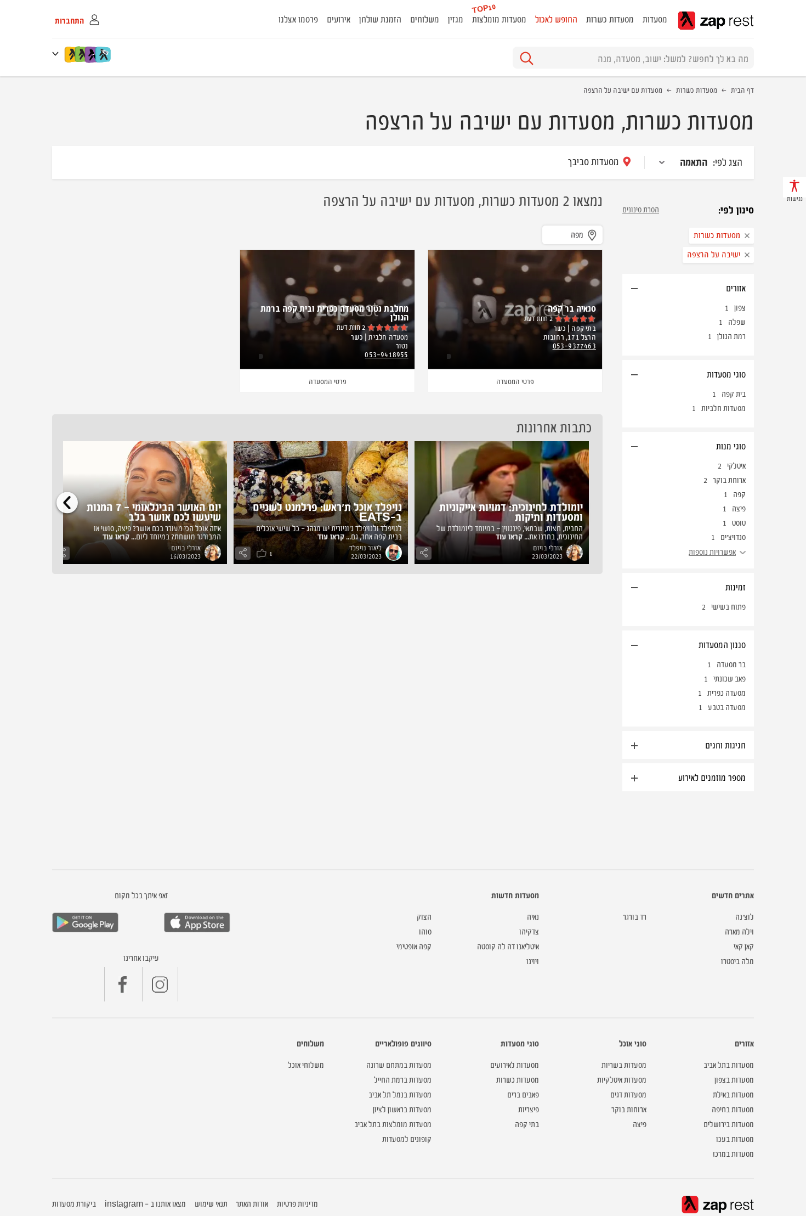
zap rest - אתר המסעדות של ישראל (716, 20)
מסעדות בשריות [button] (623, 1064)
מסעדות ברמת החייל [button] (403, 1079)
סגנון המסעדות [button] (722, 644)
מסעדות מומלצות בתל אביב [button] (393, 1123)
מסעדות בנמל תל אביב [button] (400, 1094)
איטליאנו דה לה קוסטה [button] (508, 946)
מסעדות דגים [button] (628, 1094)
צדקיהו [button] (529, 931)
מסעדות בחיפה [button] (733, 1109)
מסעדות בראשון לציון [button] (402, 1109)
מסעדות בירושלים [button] (728, 1123)
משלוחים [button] (424, 19)
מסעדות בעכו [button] (735, 1138)
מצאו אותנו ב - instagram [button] (145, 1203)
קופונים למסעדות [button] (407, 1138)
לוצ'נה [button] (744, 916)
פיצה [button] (639, 1123)
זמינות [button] (735, 587)
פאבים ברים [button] (523, 1094)
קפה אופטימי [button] (414, 946)
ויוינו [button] (532, 960)
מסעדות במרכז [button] (733, 1153)
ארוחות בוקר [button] (628, 1109)
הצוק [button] (424, 916)
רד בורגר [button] (634, 916)
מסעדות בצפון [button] (734, 1079)
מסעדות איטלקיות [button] (621, 1079)
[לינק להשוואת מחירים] (104, 54)
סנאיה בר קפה (572, 308)
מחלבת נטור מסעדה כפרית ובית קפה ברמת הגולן (334, 312)
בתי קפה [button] (527, 1123)
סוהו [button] (425, 931)
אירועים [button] (338, 19)
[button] (57, 53)
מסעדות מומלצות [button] (499, 19)
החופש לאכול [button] (556, 19)
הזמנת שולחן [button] (380, 19)
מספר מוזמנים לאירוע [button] (712, 777)
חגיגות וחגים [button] (725, 745)
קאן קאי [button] (744, 946)
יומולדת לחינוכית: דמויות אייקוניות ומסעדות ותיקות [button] (511, 511)
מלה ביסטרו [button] (737, 960)
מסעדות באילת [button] (733, 1094)
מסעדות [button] (655, 19)
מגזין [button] (455, 19)
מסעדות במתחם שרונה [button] (399, 1064)
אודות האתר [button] (252, 1203)
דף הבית (742, 89)
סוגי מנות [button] (731, 446)
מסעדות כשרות (696, 89)
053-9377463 (574, 345)
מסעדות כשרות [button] (610, 19)
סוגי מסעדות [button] (726, 374)
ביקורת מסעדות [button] (74, 1203)
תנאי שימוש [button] (211, 1203)
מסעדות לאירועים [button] (514, 1064)
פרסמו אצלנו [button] (298, 19)
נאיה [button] (533, 916)
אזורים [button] (736, 288)
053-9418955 (386, 354)
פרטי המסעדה (515, 381)
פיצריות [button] (528, 1109)
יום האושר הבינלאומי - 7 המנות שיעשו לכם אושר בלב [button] (154, 511)
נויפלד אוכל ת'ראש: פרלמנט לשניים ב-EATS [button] (327, 511)
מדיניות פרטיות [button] (297, 1203)
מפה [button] (577, 234)
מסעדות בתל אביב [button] (728, 1064)
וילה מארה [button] (739, 931)
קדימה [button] (67, 502)
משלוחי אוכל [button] (306, 1064)
